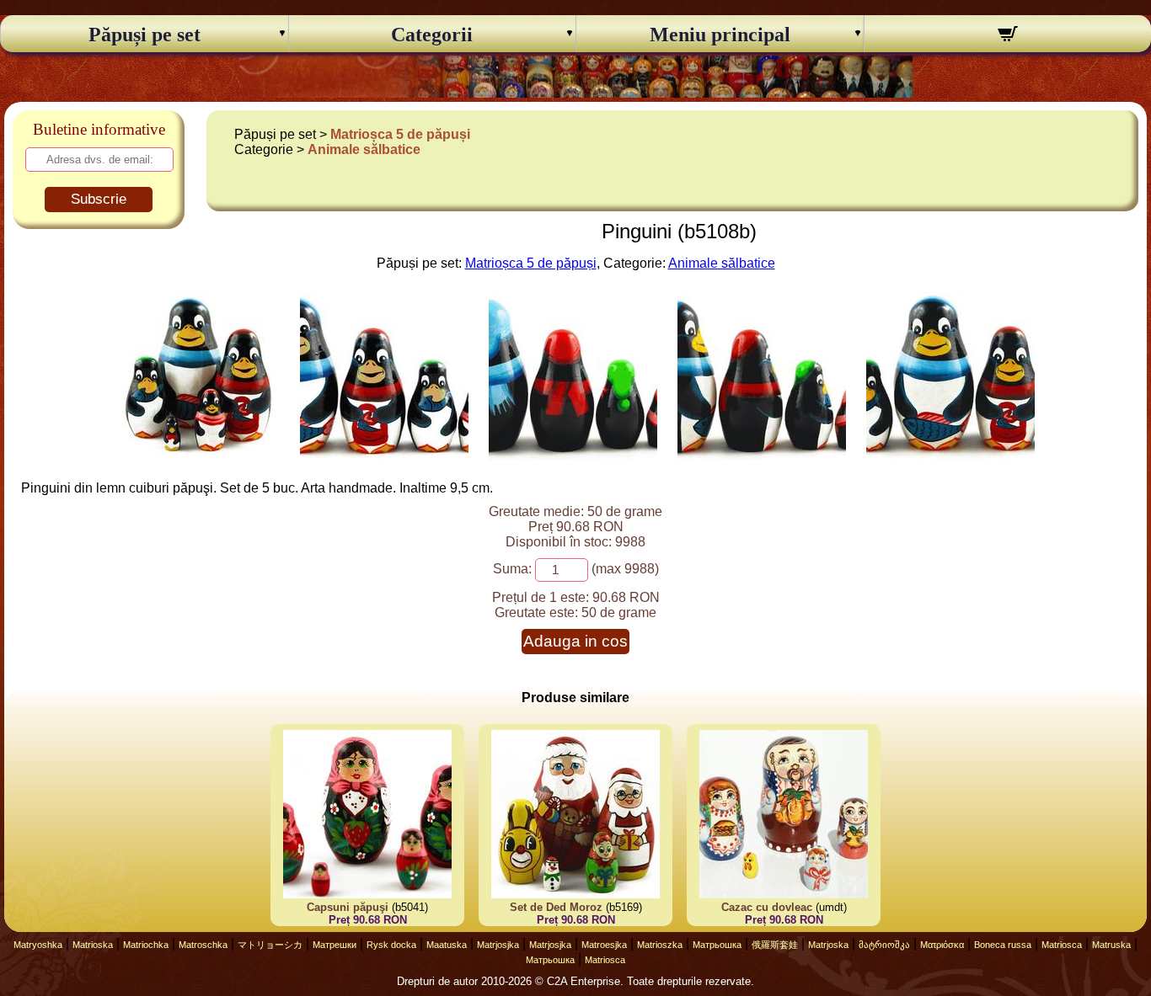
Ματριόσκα (942, 945)
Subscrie (98, 199)
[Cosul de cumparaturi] (1008, 36)
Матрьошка (717, 945)
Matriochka (146, 945)
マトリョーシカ (270, 945)
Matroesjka (604, 945)
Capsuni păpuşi (347, 907)
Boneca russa (1002, 945)
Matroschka (203, 945)
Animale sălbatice (364, 149)
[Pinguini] (198, 456)
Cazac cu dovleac (766, 907)
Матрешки (334, 945)
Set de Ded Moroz (556, 907)
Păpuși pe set (144, 34)
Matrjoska (828, 945)
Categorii (432, 34)
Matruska (1111, 945)
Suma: (512, 569)
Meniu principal (720, 34)
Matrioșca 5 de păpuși (400, 134)
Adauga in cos (575, 641)
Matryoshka (37, 945)
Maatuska (446, 945)
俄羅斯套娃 (775, 945)
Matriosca (1061, 945)
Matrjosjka (498, 945)
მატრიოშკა (884, 945)
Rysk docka (391, 945)
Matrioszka (660, 945)
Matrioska (92, 945)
